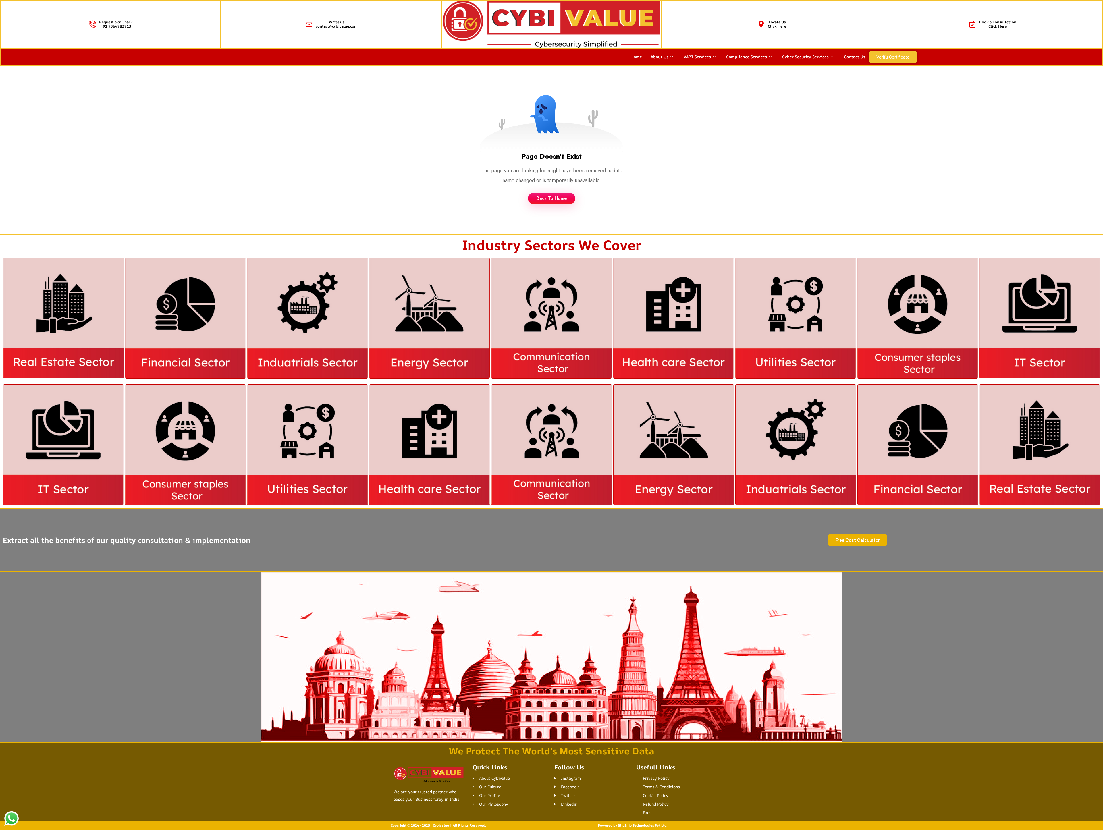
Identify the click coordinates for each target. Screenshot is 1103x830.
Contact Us (854, 56)
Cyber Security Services (805, 56)
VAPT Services (697, 56)
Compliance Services (746, 56)
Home (636, 56)
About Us (659, 56)
